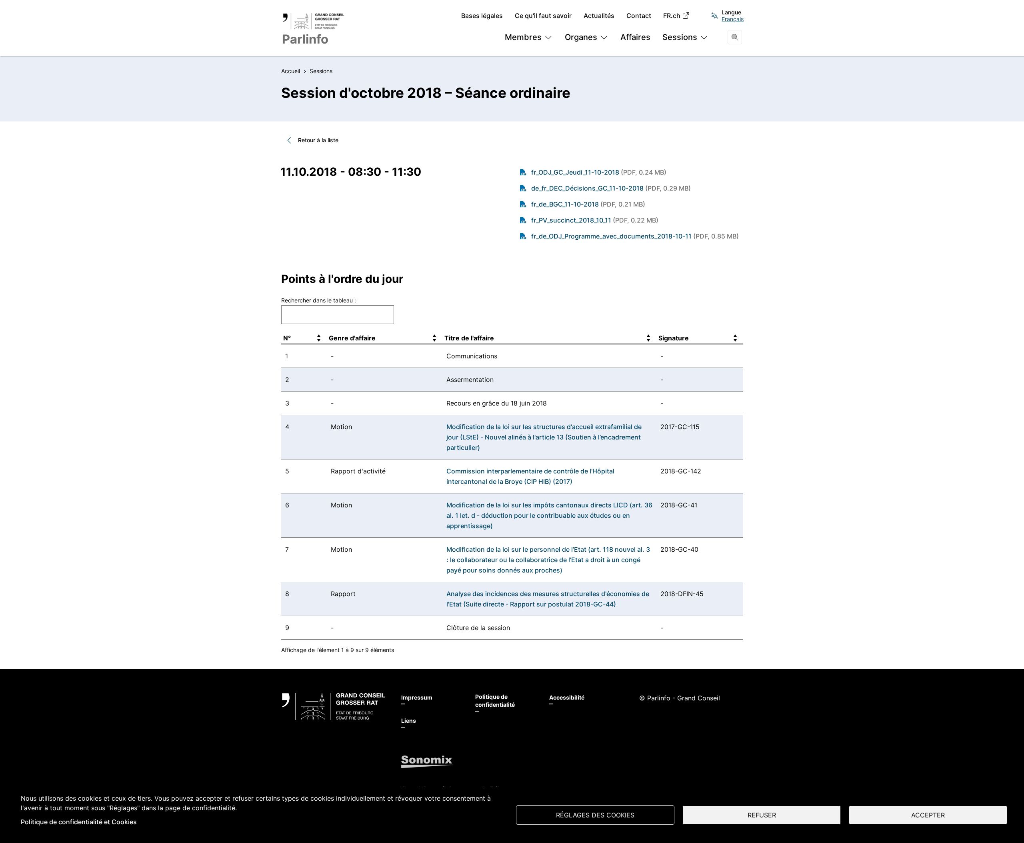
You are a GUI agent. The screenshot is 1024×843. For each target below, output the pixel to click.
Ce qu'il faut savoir (543, 16)
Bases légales (482, 16)
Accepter (928, 815)
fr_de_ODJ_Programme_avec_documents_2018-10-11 (635, 236)
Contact (638, 16)
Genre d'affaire (352, 338)
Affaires (635, 37)
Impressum (416, 697)
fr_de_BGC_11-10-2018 (588, 204)
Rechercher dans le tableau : (318, 300)
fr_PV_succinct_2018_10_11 (594, 220)
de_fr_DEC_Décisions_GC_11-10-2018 (611, 188)
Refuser (762, 815)
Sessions (679, 37)
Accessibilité (566, 697)
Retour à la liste (318, 140)
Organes (581, 37)
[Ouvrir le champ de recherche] (735, 37)
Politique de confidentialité (495, 700)
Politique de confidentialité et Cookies (79, 822)
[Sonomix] (427, 762)
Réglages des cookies (595, 815)
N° (287, 338)
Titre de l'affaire (469, 338)
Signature (673, 338)
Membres (523, 37)
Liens (408, 720)
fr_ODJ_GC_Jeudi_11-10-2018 (598, 172)
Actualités (599, 16)
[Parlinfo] (333, 706)
